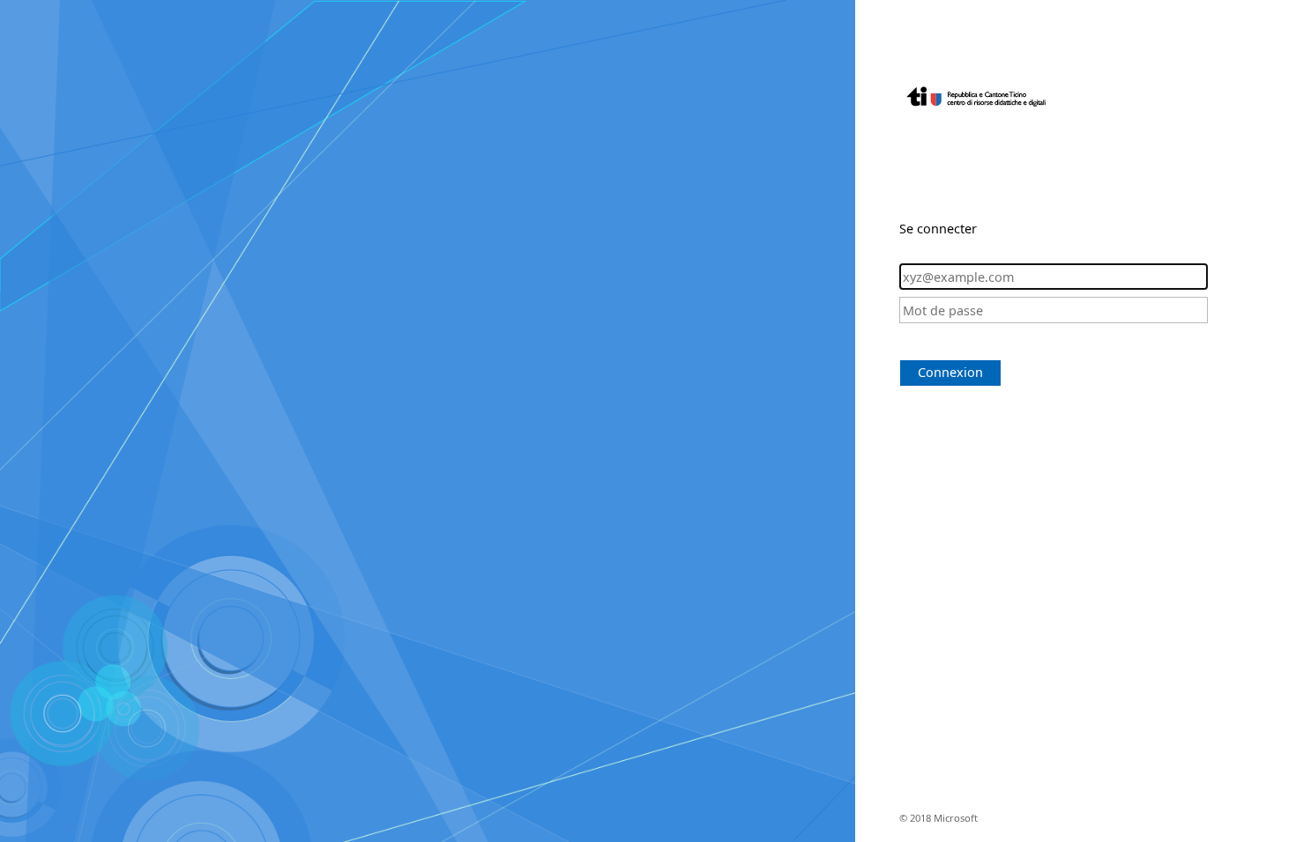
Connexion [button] (950, 372)
